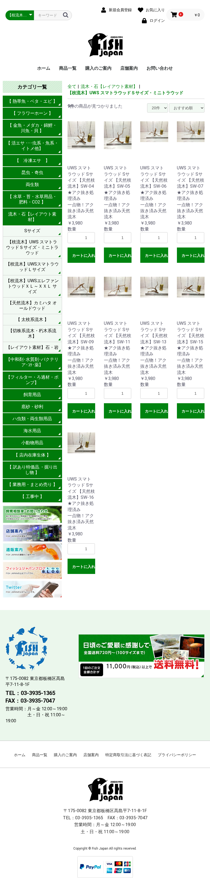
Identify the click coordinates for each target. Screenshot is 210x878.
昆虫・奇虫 (32, 172)
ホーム (43, 68)
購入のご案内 (98, 68)
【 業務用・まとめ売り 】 (32, 484)
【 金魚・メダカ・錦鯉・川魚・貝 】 (32, 128)
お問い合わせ (160, 68)
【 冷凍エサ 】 (32, 160)
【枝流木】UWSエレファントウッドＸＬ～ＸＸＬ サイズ (32, 286)
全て (72, 86)
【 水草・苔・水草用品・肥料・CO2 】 (32, 199)
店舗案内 (129, 68)
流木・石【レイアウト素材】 (32, 216)
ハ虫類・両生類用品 (32, 418)
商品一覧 (68, 68)
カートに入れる (83, 255)
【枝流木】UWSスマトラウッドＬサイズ (32, 266)
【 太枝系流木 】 (32, 319)
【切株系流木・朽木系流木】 (32, 333)
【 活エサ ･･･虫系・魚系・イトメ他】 (32, 145)
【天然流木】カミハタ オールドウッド (32, 305)
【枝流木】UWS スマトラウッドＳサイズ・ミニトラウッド (32, 247)
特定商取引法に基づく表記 (128, 755)
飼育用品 (32, 394)
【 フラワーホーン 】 (32, 113)
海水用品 (32, 430)
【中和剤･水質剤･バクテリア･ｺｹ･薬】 (32, 362)
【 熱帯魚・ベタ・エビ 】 (32, 101)
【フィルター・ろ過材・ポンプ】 (32, 380)
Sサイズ (32, 230)
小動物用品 (32, 442)
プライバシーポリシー (177, 755)
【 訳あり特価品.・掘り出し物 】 (32, 469)
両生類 (32, 184)
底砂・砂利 (32, 406)
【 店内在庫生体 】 (32, 455)
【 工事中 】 (32, 496)
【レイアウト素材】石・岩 (32, 347)
